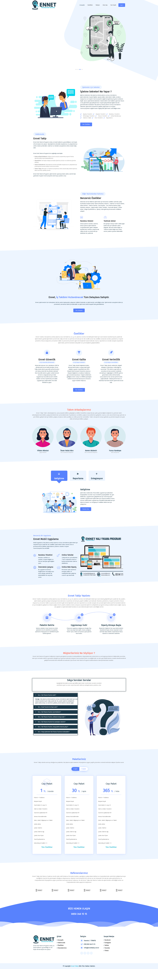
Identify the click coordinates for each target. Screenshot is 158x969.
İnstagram (108, 943)
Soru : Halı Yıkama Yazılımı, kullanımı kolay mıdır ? (51, 717)
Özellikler (90, 5)
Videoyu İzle (51, 45)
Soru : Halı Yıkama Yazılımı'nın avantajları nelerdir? (52, 722)
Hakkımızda (61, 943)
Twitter (107, 945)
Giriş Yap (105, 5)
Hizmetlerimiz (62, 948)
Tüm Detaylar (37, 45)
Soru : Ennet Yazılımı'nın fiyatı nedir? (48, 707)
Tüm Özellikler (86, 124)
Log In (121, 5)
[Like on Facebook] (43, 436)
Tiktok (107, 950)
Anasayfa (60, 940)
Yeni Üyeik (113, 5)
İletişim (98, 5)
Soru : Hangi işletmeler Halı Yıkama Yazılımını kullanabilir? (54, 731)
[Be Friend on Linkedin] (45, 436)
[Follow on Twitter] (40, 436)
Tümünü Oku (85, 509)
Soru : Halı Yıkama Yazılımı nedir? (47, 695)
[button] (56, 695)
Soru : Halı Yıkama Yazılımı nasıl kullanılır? (49, 712)
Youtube (107, 948)
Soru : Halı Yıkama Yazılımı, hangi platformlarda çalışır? (53, 726)
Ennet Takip (74, 966)
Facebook (108, 940)
